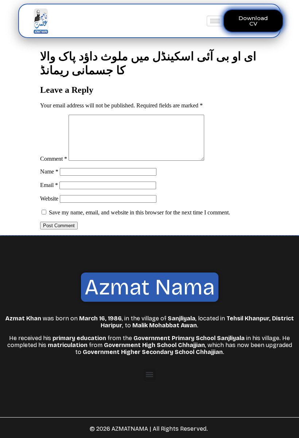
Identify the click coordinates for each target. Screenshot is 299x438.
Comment (53, 159)
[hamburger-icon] (215, 21)
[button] (150, 375)
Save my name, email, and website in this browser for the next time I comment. (139, 212)
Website (49, 198)
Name (49, 171)
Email (49, 185)
